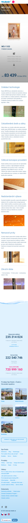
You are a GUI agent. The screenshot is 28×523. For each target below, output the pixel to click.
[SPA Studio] (6, 2)
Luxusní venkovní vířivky (7, 484)
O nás (21, 454)
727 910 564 (14, 344)
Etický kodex (16, 491)
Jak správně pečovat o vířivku (9, 476)
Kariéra (15, 456)
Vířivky (3, 462)
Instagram (6, 507)
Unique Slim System (19, 462)
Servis (9, 456)
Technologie (16, 451)
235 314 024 (14, 337)
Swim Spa (9, 462)
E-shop (15, 465)
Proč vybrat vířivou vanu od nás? (9, 454)
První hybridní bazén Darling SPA (9, 478)
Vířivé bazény (4, 480)
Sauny (9, 465)
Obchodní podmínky (6, 491)
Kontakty (3, 456)
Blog (10, 451)
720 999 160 (14, 369)
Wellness (3, 465)
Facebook (2, 507)
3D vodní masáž (5, 482)
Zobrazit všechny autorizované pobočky (14, 440)
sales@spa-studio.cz (14, 346)
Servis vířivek (19, 484)
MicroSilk (12, 480)
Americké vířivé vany (16, 482)
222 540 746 (14, 357)
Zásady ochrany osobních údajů (9, 495)
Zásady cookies (5, 498)
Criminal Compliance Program (9, 493)
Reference (4, 451)
